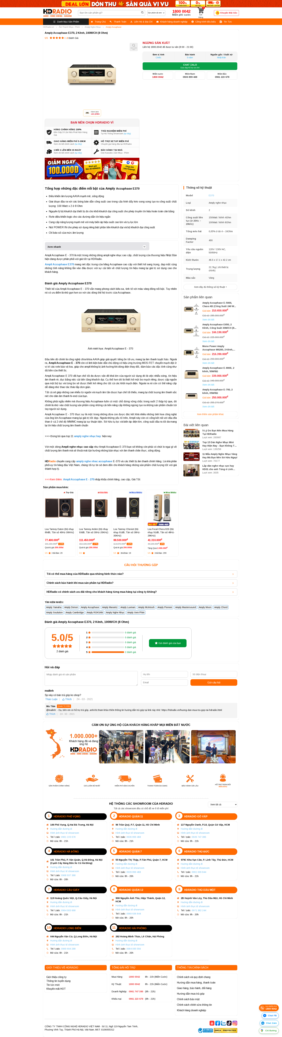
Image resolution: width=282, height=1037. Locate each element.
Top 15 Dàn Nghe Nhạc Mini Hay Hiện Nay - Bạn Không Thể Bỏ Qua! (219, 444)
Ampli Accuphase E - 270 (78, 479)
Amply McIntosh (146, 607)
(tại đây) (127, 133)
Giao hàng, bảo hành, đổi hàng (194, 988)
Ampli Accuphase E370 (59, 264)
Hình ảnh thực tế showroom (64, 833)
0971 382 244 (199, 910)
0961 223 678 (68, 837)
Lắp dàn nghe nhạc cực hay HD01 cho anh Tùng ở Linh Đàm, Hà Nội (218, 467)
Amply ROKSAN (95, 612)
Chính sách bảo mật (188, 999)
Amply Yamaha (53, 607)
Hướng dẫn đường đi (61, 829)
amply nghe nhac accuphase (94, 461)
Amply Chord (220, 607)
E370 (211, 195)
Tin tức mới (53, 984)
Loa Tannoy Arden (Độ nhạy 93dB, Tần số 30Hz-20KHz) (93, 531)
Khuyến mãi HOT (56, 988)
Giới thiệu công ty (56, 977)
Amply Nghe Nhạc (115, 612)
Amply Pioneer (164, 607)
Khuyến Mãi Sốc (228, 13)
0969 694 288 (68, 948)
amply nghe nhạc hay (88, 436)
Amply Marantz (110, 607)
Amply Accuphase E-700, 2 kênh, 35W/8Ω (217, 391)
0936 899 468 (133, 837)
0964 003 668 (68, 910)
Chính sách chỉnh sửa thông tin (194, 1004)
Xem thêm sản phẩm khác (210, 414)
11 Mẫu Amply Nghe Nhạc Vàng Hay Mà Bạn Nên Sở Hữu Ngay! (219, 456)
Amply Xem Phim (135, 612)
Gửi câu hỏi (213, 682)
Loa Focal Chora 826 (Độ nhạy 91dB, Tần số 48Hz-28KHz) (161, 532)
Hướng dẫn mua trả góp (190, 993)
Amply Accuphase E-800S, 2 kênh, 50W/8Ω (218, 370)
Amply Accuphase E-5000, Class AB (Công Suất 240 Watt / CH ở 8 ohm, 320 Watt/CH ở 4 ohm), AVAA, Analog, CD (219, 305)
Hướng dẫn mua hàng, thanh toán (196, 982)
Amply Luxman (127, 607)
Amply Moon (205, 607)
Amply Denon (71, 607)
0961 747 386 (136, 991)
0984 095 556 (133, 948)
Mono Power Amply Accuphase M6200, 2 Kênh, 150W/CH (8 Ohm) (217, 348)
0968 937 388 (68, 875)
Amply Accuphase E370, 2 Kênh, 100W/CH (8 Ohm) (76, 32)
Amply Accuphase (90, 607)
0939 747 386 (199, 837)
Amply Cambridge (75, 612)
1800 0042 (134, 976)
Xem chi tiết (208, 319)
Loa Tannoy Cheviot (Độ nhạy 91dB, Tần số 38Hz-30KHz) (126, 532)
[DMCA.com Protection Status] (225, 1031)
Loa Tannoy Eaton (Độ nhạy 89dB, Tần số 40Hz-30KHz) (59, 531)
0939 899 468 (133, 872)
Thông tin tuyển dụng (58, 981)
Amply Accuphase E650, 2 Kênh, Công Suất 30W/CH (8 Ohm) (218, 326)
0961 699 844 (199, 872)
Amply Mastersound (185, 607)
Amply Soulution (54, 612)
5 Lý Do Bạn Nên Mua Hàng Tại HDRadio (217, 432)
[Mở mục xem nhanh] (144, 246)
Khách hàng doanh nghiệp (191, 1010)
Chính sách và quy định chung (193, 977)
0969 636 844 (133, 913)
